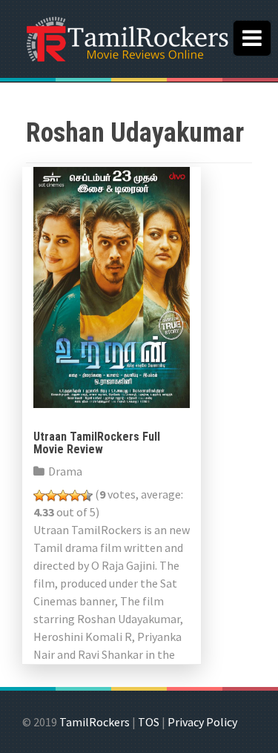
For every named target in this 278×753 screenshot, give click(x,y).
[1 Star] (39, 496)
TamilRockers (94, 721)
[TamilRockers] (126, 37)
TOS (148, 721)
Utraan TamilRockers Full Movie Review (96, 443)
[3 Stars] (63, 496)
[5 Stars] (87, 496)
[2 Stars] (51, 496)
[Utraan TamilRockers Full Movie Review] (111, 285)
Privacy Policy (202, 721)
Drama (65, 471)
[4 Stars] (75, 496)
